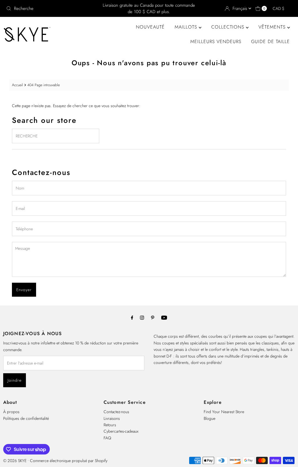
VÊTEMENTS (272, 27)
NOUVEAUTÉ (150, 27)
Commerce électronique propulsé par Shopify (68, 461)
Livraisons (112, 418)
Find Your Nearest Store (224, 412)
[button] (281, 8)
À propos (11, 412)
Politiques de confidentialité (26, 418)
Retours (110, 425)
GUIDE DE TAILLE (270, 41)
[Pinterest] (152, 317)
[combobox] (50, 8)
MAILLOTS (187, 27)
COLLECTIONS (228, 27)
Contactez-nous (116, 412)
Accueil (17, 85)
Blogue (209, 418)
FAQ (107, 438)
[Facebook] (132, 317)
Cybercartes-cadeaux (121, 431)
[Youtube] (164, 317)
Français (241, 8)
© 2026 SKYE (14, 461)
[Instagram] (142, 317)
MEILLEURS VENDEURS (215, 41)
